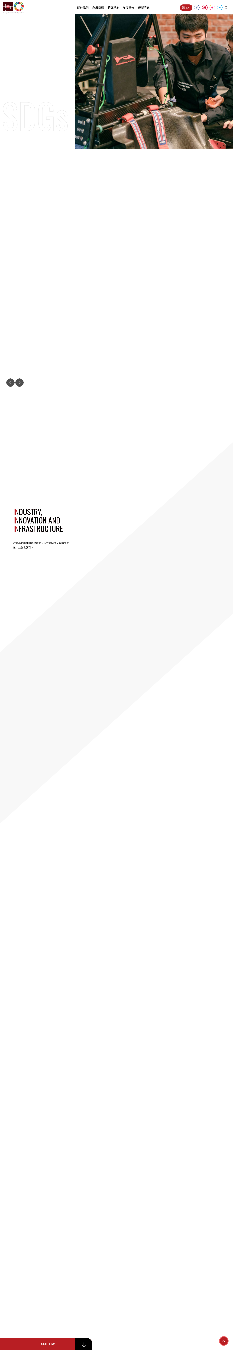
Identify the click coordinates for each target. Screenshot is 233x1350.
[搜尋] (226, 8)
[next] (19, 382)
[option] (116, 614)
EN (188, 8)
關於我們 (83, 7)
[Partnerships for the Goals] (116, 614)
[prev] (10, 382)
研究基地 (113, 7)
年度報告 (128, 7)
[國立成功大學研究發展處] (13, 7)
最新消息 (143, 7)
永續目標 (98, 7)
